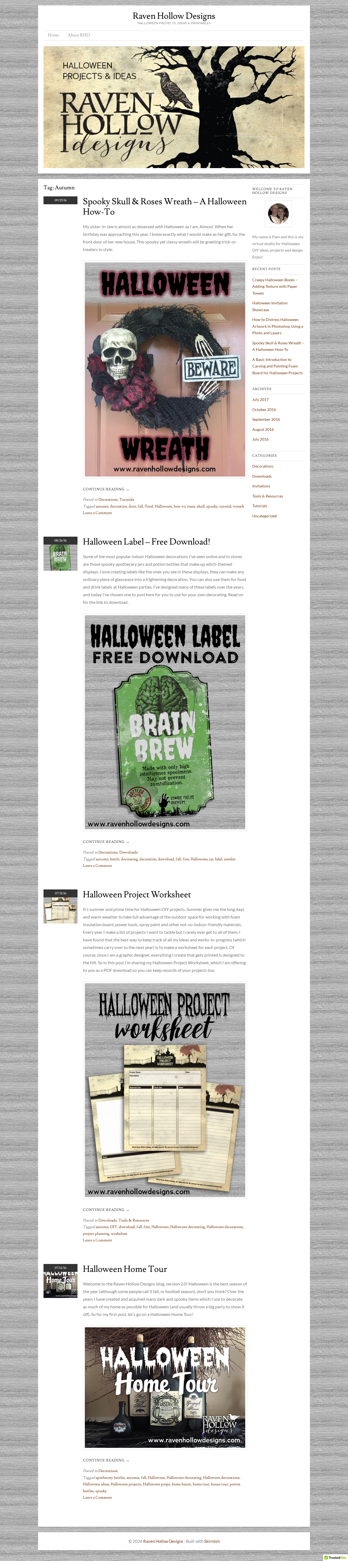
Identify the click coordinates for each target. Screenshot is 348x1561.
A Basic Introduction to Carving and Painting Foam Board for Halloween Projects (277, 366)
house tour (219, 1484)
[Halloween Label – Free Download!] (60, 568)
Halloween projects (126, 1484)
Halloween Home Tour (125, 1269)
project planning (96, 1233)
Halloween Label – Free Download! (146, 542)
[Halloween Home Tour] (60, 1296)
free (186, 859)
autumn (102, 506)
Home (53, 35)
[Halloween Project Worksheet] (60, 921)
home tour (201, 1484)
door (132, 506)
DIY (113, 1227)
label (218, 859)
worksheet (119, 1233)
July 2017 (260, 399)
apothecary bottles (110, 1477)
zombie (229, 859)
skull (201, 506)
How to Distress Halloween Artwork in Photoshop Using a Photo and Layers (277, 326)
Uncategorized (264, 516)
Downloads (128, 852)
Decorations (108, 499)
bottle (114, 859)
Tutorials (126, 499)
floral (149, 506)
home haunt (181, 1484)
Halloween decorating (187, 1227)
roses (191, 506)
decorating (129, 859)
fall (140, 506)
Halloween (163, 506)
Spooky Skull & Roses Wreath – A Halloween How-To (165, 207)
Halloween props (156, 1484)
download (166, 859)
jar (211, 859)
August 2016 (263, 429)
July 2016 (260, 439)
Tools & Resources (134, 1220)
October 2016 (264, 409)
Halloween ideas (96, 1484)
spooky (212, 506)
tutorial (225, 506)
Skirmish (212, 1541)
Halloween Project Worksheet (137, 894)
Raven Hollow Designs (174, 16)
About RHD (79, 35)
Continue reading (106, 489)
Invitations (261, 486)
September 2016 (266, 419)
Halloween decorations (225, 1227)
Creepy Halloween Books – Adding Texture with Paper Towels (275, 286)
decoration (118, 506)
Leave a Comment (97, 513)
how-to (179, 506)
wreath (238, 506)
